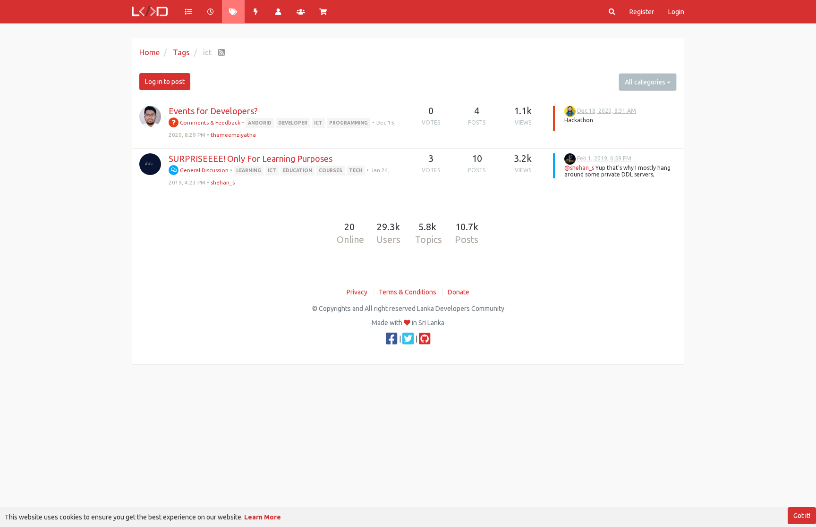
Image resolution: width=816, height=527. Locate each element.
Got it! (801, 515)
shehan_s (223, 182)
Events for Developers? (213, 111)
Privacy (357, 292)
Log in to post (165, 81)
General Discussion (203, 170)
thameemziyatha (233, 135)
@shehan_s (579, 168)
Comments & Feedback (209, 122)
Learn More (262, 517)
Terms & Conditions (407, 292)
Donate (458, 292)
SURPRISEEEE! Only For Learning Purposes (250, 158)
